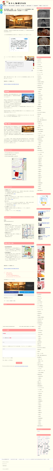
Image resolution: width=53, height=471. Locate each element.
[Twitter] (1, 5)
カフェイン (39, 438)
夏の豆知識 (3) (40, 106)
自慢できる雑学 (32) (40, 129)
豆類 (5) (40, 414)
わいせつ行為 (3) (40, 66)
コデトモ (43, 438)
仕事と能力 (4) (40, 85)
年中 (48, 446)
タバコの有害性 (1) (40, 70)
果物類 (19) (40, 395)
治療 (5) (40, 144)
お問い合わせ (5, 465)
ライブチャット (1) (40, 74)
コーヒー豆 (40, 439)
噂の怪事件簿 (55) (40, 87)
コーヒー (47, 438)
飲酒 (38, 455)
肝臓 (38, 452)
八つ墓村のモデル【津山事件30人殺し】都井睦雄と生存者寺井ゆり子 (43, 14)
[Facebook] (1, 8)
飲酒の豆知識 (17, 5)
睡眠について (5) (41, 125)
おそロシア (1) (40, 62)
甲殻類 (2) (40, 169)
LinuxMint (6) (39, 294)
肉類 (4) (40, 173)
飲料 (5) (40, 186)
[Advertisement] (19, 314)
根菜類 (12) (40, 163)
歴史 (41, 449)
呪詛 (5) (40, 93)
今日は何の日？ (36, 5)
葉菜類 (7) (40, 175)
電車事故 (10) (39, 148)
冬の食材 (45, 444)
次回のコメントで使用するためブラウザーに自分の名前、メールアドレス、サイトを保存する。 (17, 346)
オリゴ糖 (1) (40, 154)
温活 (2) (40, 167)
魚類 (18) (40, 188)
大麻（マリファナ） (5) (42, 135)
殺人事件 (45, 449)
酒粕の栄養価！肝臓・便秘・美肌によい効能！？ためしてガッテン (43, 41)
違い (41, 453)
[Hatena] (1, 12)
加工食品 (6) (40, 393)
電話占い (41, 5)
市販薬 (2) (40, 142)
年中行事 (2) (39, 110)
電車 (46, 453)
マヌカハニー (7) (41, 156)
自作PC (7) (39, 127)
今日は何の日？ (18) (40, 83)
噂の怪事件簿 (4, 5)
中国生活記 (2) (40, 313)
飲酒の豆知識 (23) (40, 190)
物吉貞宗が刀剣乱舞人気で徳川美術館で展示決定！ (9, 326)
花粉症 (44, 452)
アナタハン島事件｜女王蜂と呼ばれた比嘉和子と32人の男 (43, 50)
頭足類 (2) (40, 184)
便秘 (45, 442)
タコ (44, 439)
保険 (48, 442)
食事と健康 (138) (40, 150)
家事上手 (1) (39, 108)
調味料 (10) (40, 412)
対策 (45, 446)
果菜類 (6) (40, 397)
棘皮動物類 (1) (40, 165)
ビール (47, 439)
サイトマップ (5, 463)
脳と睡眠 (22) (39, 357)
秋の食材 (45, 451)
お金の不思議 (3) (41, 131)
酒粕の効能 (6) (40, 418)
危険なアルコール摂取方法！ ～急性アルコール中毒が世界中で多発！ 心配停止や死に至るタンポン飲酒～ (43, 32)
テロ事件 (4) (40, 89)
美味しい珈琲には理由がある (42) (42, 355)
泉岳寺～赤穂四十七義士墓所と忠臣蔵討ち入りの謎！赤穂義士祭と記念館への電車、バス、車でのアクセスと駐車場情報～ (27, 326)
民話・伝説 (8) (40, 334)
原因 (48, 445)
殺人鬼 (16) (40, 332)
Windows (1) (39, 296)
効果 (39, 445)
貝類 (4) (40, 416)
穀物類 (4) (40, 171)
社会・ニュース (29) (40, 353)
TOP (6, 459)
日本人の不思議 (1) (41, 372)
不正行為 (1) (39, 311)
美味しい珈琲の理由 (11, 5)
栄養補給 (39, 449)
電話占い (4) (39, 146)
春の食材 (46, 448)
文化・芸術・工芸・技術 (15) (41, 112)
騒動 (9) (40, 104)
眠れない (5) (40, 123)
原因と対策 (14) (41, 376)
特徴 (49, 449)
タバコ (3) (40, 133)
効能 (42, 445)
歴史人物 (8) (39, 114)
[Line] (1, 10)
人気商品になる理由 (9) (41, 317)
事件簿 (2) (39, 315)
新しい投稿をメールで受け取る (8, 360)
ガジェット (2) (40, 68)
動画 (45, 445)
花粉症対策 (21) (40, 374)
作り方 (42, 442)
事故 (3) (40, 91)
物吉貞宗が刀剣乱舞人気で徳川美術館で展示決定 (11, 84)
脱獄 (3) (40, 336)
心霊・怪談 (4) (40, 95)
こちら (14, 193)
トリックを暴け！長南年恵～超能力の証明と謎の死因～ (43, 23)
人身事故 (39, 442)
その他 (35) (39, 64)
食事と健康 (22, 5)
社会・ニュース (46, 5)
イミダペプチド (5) (41, 152)
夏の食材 (40, 446)
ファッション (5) (40, 72)
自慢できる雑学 (29, 5)
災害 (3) (39, 351)
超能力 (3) (40, 102)
